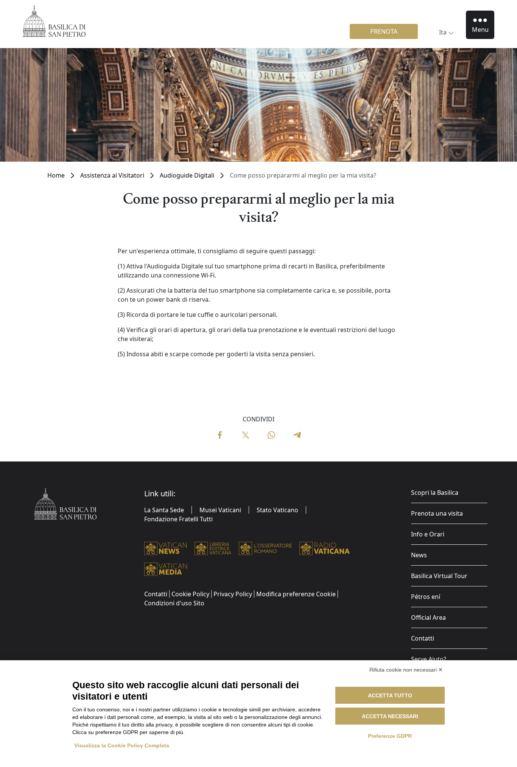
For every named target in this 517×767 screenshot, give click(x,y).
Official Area (428, 617)
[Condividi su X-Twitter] (245, 434)
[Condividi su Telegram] (297, 434)
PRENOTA (383, 31)
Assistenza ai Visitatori (112, 175)
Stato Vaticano (277, 510)
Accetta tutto (390, 695)
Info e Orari (427, 534)
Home (56, 175)
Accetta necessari (390, 716)
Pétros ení (425, 596)
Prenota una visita (437, 513)
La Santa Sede (164, 510)
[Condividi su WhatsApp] (271, 434)
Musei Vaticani (220, 510)
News (419, 555)
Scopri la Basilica (434, 492)
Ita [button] (443, 32)
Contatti (422, 638)
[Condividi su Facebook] (220, 434)
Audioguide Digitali (187, 175)
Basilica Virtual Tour (439, 576)
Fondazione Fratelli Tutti (178, 519)
